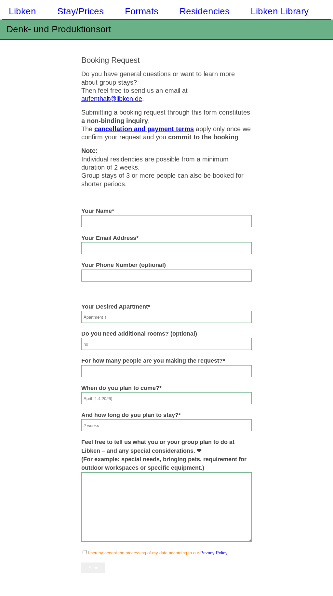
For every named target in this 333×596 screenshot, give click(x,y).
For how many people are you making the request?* (153, 360)
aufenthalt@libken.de (111, 98)
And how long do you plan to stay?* (131, 415)
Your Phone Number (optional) (123, 265)
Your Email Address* (110, 238)
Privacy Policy (213, 552)
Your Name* (97, 211)
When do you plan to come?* (121, 388)
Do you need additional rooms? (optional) (139, 333)
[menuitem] (21, 10)
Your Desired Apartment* (115, 306)
